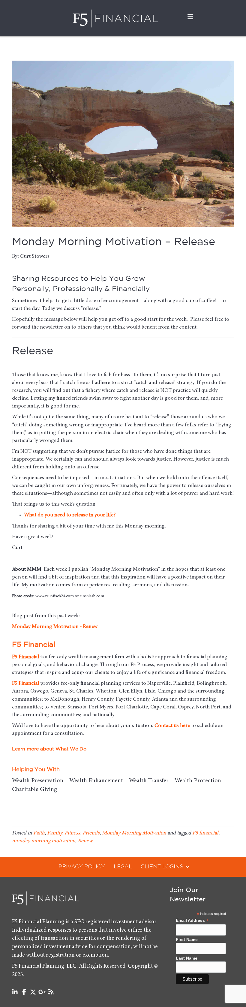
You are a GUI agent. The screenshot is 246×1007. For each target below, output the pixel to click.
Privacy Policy (81, 867)
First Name (187, 939)
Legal (123, 867)
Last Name (186, 958)
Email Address (192, 920)
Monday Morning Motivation (134, 833)
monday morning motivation (43, 841)
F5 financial (205, 833)
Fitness (72, 833)
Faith (39, 833)
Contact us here (172, 726)
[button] (187, 867)
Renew (85, 841)
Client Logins (162, 867)
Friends (91, 833)
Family (54, 833)
